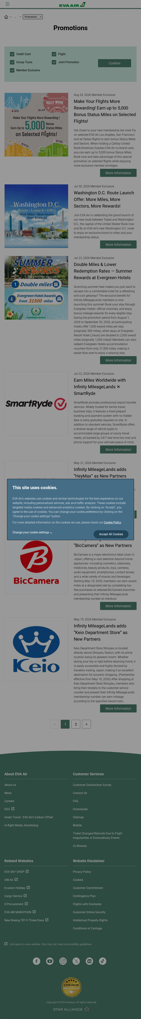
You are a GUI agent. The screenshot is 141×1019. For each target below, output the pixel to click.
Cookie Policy (112, 522)
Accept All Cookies (111, 534)
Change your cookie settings (30, 532)
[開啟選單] (8, 4)
